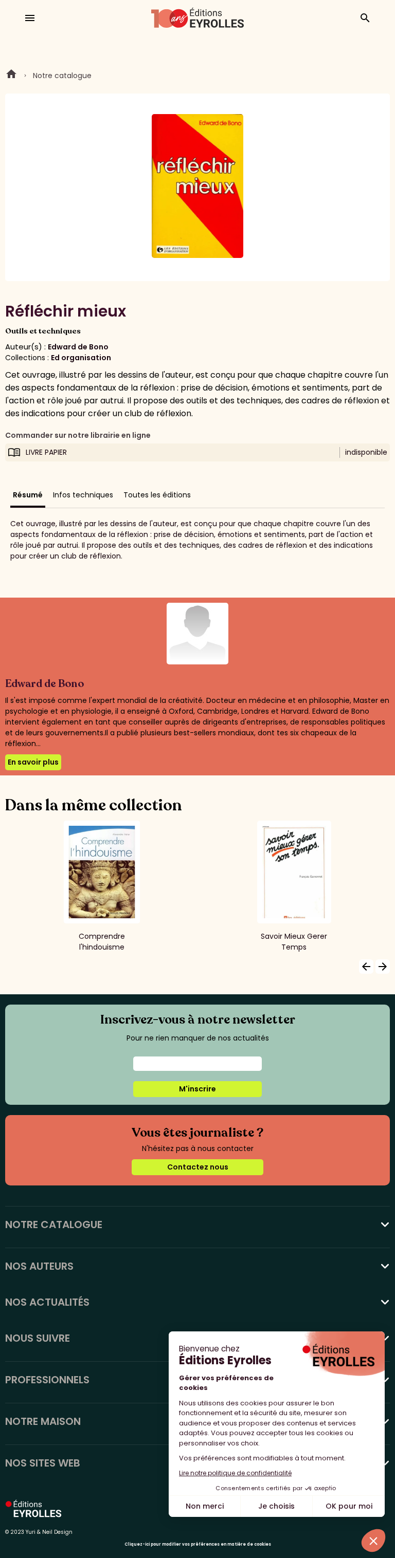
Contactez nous (197, 1167)
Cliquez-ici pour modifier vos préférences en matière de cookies (197, 1544)
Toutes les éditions (157, 495)
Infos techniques (83, 495)
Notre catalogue (62, 75)
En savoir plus (33, 762)
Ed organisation (81, 358)
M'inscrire (197, 1089)
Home (11, 75)
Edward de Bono (78, 347)
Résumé (28, 495)
